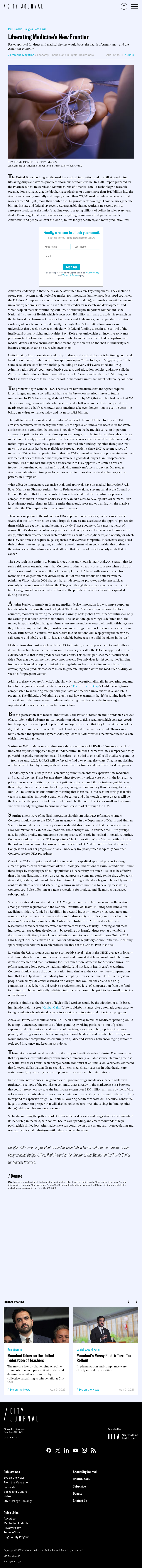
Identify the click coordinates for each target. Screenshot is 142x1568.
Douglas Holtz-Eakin (35, 29)
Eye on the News (19, 1389)
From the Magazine (16, 1482)
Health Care (86, 55)
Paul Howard (15, 29)
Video (7, 1496)
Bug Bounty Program (16, 1537)
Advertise (10, 1518)
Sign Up (71, 267)
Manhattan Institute (16, 1523)
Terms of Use (12, 1532)
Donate (16, 1176)
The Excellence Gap (85, 686)
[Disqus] (71, 1243)
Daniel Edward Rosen (88, 1349)
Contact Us (80, 1500)
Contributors (81, 1479)
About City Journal (85, 1471)
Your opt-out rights (13, 1561)
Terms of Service (70, 275)
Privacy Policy (92, 272)
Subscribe (79, 1486)
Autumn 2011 (114, 54)
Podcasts (9, 1487)
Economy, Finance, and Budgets (57, 55)
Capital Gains (52, 1007)
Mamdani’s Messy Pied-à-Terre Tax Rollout (104, 1357)
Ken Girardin (14, 1349)
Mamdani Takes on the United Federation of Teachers (30, 1357)
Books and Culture (15, 1491)
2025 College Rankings (18, 1501)
